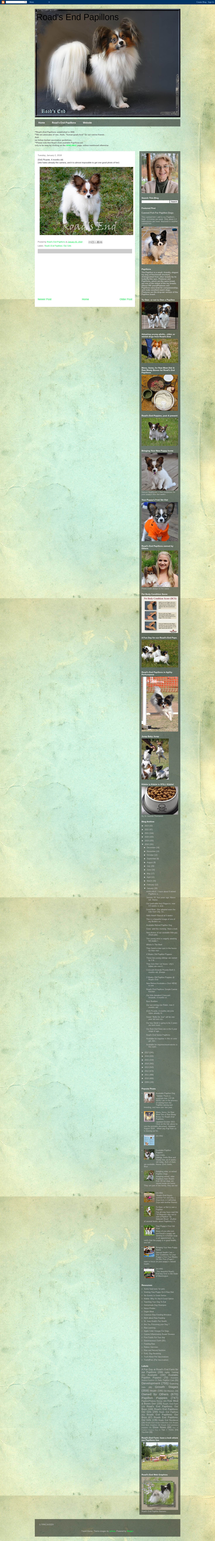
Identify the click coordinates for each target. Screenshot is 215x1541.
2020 (147, 837)
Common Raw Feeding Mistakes (157, 1315)
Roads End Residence (168, 1420)
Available (152, 1375)
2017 (147, 1052)
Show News (159, 1427)
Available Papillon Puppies (160, 1376)
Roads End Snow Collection (157, 1423)
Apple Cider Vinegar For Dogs (156, 1331)
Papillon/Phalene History (152, 1401)
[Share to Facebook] (98, 242)
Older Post (126, 299)
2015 (147, 1060)
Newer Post (44, 299)
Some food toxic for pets (154, 1289)
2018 (147, 844)
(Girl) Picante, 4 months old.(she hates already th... (160, 1012)
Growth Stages (166, 1387)
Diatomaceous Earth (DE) (155, 1341)
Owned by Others (155, 1394)
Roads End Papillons (168, 1412)
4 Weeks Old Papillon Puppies (159, 954)
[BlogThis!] (92, 242)
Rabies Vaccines (151, 1347)
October (150, 855)
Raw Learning (149, 1328)
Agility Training (171, 1372)
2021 (147, 833)
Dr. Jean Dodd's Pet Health (155, 1321)
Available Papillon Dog (165, 1093)
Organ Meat (149, 1311)
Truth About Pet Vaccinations (156, 1357)
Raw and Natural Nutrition (154, 1350)
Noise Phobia (149, 1308)
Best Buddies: (152, 1001)
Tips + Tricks (167, 1430)
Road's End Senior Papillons (158, 1035)
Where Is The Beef (154, 945)
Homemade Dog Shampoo (155, 1305)
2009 (147, 1082)
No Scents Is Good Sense (155, 1295)
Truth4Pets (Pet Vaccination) (156, 1360)
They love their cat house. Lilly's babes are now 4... (160, 965)
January (150, 888)
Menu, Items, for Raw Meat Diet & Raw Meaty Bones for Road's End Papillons (166, 1115)
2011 (147, 1075)
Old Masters (169, 1391)
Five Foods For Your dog (154, 1337)
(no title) (159, 1136)
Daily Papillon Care (166, 1380)
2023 (147, 826)
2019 (147, 841)
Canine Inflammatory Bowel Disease (159, 1334)
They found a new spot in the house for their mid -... (161, 949)
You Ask (145, 1432)
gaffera (112, 1531)
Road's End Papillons (77, 17)
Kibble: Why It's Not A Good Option (159, 1299)
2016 (147, 1056)
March (150, 881)
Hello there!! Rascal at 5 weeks (159, 915)
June (149, 870)
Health (153, 1391)
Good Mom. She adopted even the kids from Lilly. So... (160, 910)
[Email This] (89, 242)
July (149, 866)
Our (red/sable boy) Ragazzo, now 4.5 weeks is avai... (160, 904)
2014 (147, 1064)
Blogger (130, 1531)
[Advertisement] (85, 275)
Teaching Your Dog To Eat (155, 1302)
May (149, 873)
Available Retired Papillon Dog (159, 925)
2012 (147, 1071)
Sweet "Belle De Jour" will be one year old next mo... (160, 1018)
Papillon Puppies (155, 1397)
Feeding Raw (149, 1344)
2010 (147, 1078)
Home (41, 122)
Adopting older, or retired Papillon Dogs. (166, 1172)
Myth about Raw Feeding (154, 1318)
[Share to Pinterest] (101, 242)
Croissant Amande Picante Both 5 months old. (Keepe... (160, 971)
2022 (147, 829)
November (151, 851)
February (151, 885)
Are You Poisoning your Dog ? (156, 1324)
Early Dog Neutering (152, 1353)
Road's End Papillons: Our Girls (57, 246)
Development (151, 1383)
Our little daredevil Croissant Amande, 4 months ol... (158, 996)
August (150, 862)
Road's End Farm (170, 1404)
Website (87, 122)
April (149, 877)
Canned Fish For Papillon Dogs (157, 213)
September (152, 859)
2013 (147, 1067)
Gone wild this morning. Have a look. (162, 929)
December (151, 847)
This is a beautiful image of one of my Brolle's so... (160, 920)
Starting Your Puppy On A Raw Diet (159, 1292)
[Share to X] (95, 242)
